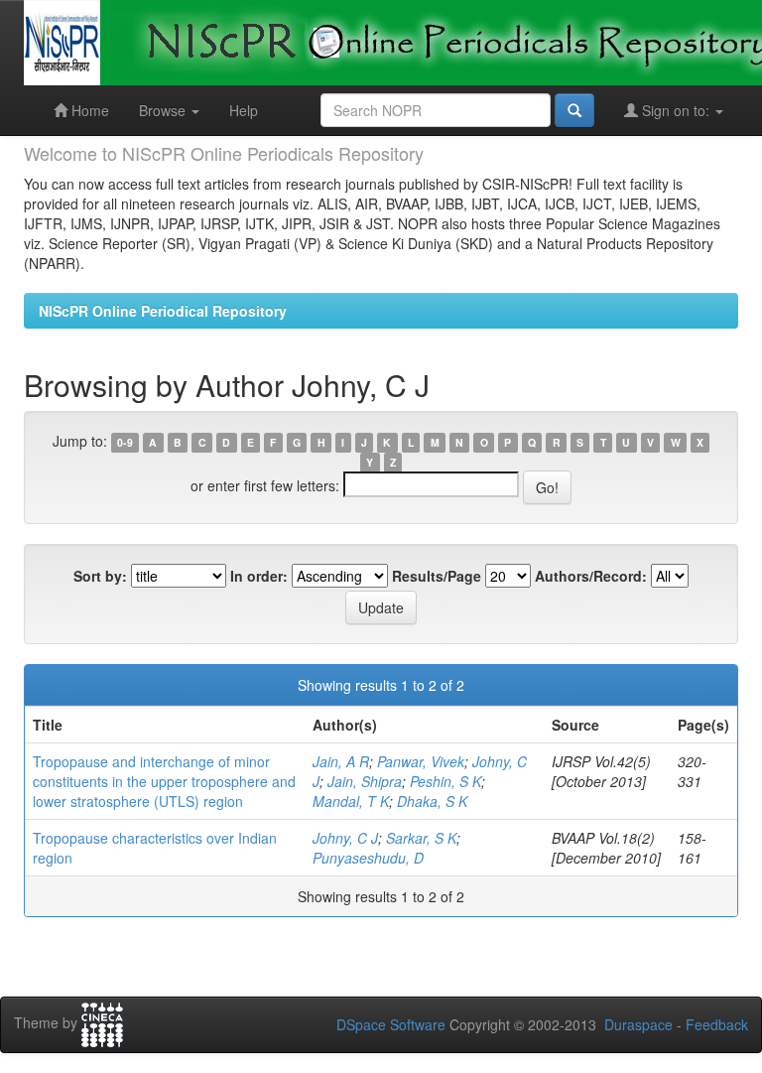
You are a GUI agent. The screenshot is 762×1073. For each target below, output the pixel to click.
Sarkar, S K (421, 838)
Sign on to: (675, 110)
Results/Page (436, 576)
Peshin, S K (445, 781)
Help (243, 110)
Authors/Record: (591, 576)
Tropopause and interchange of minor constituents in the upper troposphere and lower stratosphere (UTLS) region (164, 781)
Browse (164, 110)
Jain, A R (341, 761)
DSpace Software (390, 1024)
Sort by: (100, 576)
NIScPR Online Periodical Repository (163, 311)
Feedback (717, 1024)
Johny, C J (345, 838)
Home (88, 110)
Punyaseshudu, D (368, 858)
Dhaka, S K (432, 801)
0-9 (125, 442)
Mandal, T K (351, 801)
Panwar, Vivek (420, 761)
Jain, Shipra (364, 781)
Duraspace (638, 1024)
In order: (259, 576)
